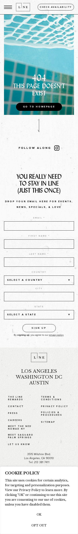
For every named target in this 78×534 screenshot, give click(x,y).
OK (39, 514)
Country (39, 272)
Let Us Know (19, 444)
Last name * (39, 254)
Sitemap (48, 422)
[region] (39, 500)
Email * (39, 218)
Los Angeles (39, 371)
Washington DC (39, 377)
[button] (8, 7)
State (39, 307)
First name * (39, 236)
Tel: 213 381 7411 (39, 462)
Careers (15, 420)
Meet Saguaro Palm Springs (21, 436)
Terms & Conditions (51, 398)
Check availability (56, 7)
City (39, 289)
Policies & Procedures (51, 413)
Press (13, 413)
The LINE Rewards (15, 398)
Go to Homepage (39, 107)
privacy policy (56, 335)
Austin (39, 383)
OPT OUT (39, 525)
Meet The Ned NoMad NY (20, 427)
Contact (16, 406)
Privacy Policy (54, 406)
